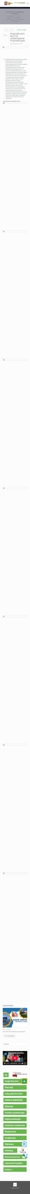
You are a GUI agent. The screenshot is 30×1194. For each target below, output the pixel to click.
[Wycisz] (22, 1063)
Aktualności (17, 17)
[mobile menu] (27, 3)
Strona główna (10, 16)
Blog (18, 16)
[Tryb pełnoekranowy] (25, 1063)
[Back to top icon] (15, 1184)
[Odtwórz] (5, 1063)
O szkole (9, 17)
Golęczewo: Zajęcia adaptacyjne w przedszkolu (14, 1031)
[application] (15, 1058)
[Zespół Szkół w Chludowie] (15, 3)
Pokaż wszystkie (22, 29)
